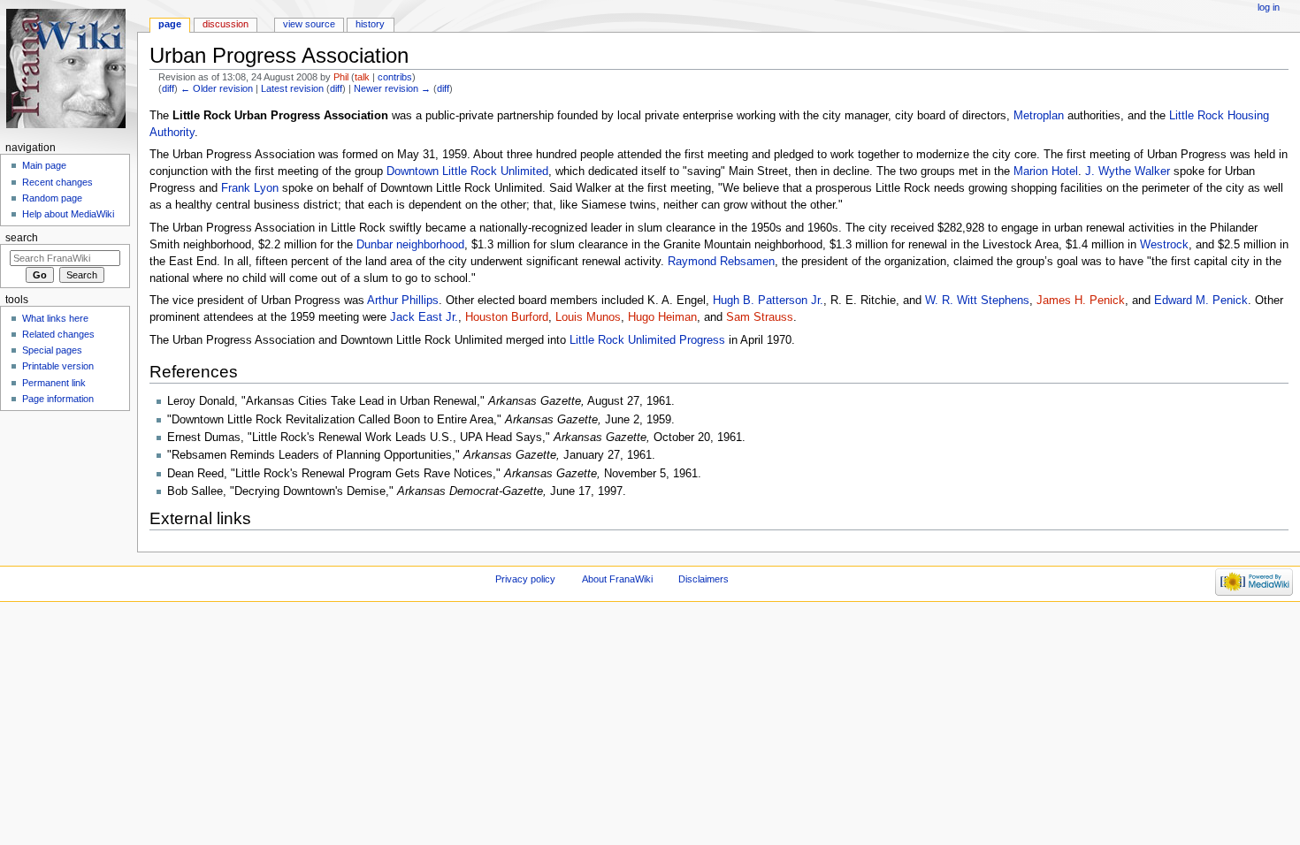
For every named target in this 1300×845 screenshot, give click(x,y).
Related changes (58, 334)
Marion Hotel (1045, 171)
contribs (395, 77)
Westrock (1164, 245)
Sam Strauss (759, 317)
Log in (1269, 7)
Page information (58, 398)
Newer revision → (392, 88)
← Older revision (216, 88)
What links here (55, 318)
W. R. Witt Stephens (977, 300)
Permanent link (54, 382)
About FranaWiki (617, 579)
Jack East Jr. (424, 317)
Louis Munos (588, 317)
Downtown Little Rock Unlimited (467, 171)
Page (169, 24)
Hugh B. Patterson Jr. (768, 300)
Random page (52, 198)
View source (309, 24)
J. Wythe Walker (1127, 171)
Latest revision (292, 88)
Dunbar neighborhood (410, 245)
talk (362, 77)
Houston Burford (506, 317)
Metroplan (1038, 116)
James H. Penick (1080, 300)
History (370, 24)
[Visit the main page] (68, 68)
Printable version (58, 366)
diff (168, 88)
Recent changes (57, 182)
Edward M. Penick (1201, 300)
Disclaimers (703, 579)
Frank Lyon (250, 188)
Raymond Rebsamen (721, 261)
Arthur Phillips (403, 300)
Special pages (52, 350)
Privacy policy (525, 579)
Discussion (226, 24)
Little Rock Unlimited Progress (647, 340)
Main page (44, 165)
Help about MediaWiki (68, 214)
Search (21, 237)
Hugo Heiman (662, 317)
